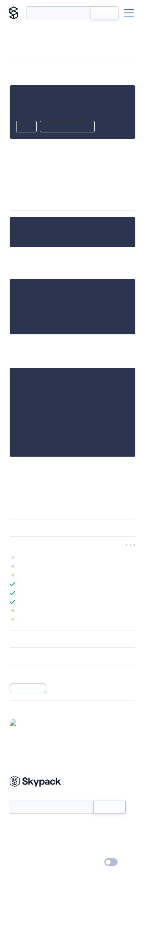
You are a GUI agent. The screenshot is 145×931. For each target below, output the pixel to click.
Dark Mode (86, 862)
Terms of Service (95, 851)
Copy (26, 127)
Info (130, 566)
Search (104, 13)
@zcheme (33, 723)
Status (82, 827)
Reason (20, 179)
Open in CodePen (67, 127)
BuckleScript (28, 688)
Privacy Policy (26, 862)
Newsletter (23, 796)
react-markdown (90, 179)
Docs (16, 827)
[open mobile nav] (128, 12)
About (17, 839)
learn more (67, 545)
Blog (79, 839)
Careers (19, 851)
